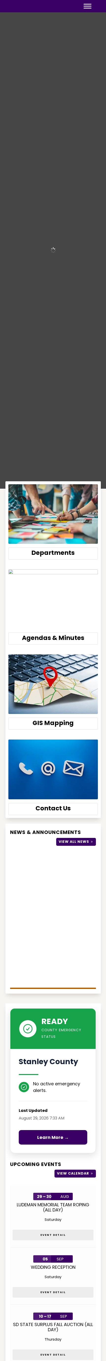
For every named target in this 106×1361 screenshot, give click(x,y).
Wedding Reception (53, 1267)
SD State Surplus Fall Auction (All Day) (53, 1327)
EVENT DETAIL (53, 1235)
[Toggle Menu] (87, 6)
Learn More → (53, 1137)
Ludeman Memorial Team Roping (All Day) (53, 1207)
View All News (74, 841)
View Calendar (73, 1173)
